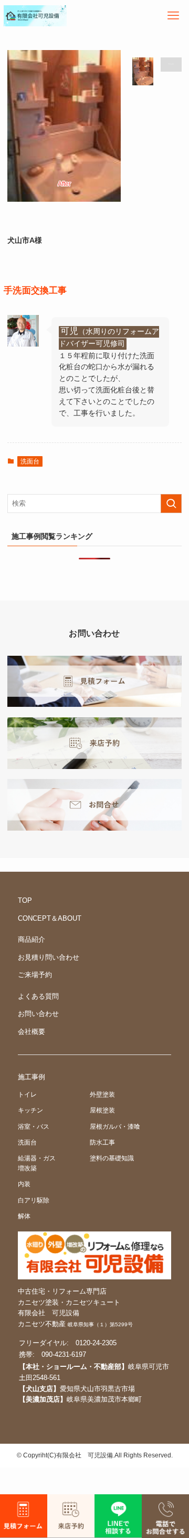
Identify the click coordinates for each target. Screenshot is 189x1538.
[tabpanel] (64, 134)
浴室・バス (33, 1126)
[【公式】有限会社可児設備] (35, 16)
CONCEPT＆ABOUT (49, 918)
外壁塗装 (102, 1094)
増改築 (27, 1168)
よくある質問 (38, 996)
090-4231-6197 (63, 1354)
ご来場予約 (35, 975)
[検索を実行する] (171, 503)
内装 (24, 1183)
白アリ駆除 (33, 1200)
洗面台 (29, 461)
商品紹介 (31, 939)
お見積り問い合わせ (48, 957)
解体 (24, 1215)
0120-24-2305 (96, 1343)
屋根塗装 (102, 1110)
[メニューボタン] (173, 16)
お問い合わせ (38, 1014)
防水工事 (102, 1142)
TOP (25, 900)
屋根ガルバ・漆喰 (115, 1126)
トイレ (27, 1094)
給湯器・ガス (37, 1158)
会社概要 (31, 1032)
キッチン (30, 1110)
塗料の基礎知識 (112, 1158)
